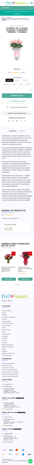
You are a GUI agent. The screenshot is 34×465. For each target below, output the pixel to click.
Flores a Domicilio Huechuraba (10, 374)
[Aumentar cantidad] (30, 90)
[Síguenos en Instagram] (8, 301)
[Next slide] (32, 284)
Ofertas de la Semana (8, 347)
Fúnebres (4, 315)
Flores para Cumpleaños (8, 317)
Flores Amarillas (6, 334)
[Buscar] (4, 3)
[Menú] (2, 3)
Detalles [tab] (22, 131)
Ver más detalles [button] (8, 409)
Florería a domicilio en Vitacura (10, 372)
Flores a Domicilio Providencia (10, 376)
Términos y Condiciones (8, 353)
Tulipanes (4, 351)
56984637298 (8, 386)
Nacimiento (5, 336)
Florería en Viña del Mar (8, 363)
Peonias (4, 313)
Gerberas (4, 319)
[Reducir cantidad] (3, 90)
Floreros (9, 17)
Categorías (5, 8)
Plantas (4, 349)
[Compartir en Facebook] (9, 121)
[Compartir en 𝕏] (13, 121)
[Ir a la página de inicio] (16, 3)
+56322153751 (8, 384)
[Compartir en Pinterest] (21, 121)
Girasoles (4, 342)
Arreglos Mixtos (6, 321)
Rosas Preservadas (7, 323)
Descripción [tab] (12, 131)
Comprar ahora (17, 96)
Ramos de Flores (6, 330)
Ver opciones (8, 279)
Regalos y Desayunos (8, 344)
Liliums (4, 327)
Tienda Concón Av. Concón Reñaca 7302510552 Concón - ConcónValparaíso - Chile (11, 438)
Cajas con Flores (6, 325)
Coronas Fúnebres (7, 355)
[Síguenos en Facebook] (11, 301)
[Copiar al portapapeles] (24, 121)
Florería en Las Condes (8, 367)
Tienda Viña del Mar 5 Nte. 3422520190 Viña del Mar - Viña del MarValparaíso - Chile (13, 421)
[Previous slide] (1, 284)
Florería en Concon (7, 365)
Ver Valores (17, 13)
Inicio (3, 17)
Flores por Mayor (6, 310)
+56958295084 (8, 433)
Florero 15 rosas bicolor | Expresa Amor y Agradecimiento (8, 268)
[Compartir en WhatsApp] (17, 121)
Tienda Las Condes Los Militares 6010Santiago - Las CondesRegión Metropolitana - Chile (11, 390)
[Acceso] (27, 3)
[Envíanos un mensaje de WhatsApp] (30, 461)
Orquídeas (5, 338)
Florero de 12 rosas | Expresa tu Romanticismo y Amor (25, 268)
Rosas (3, 332)
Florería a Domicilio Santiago (9, 370)
